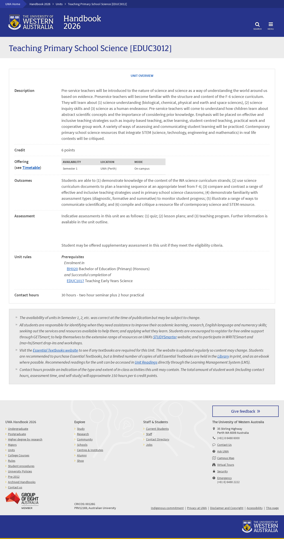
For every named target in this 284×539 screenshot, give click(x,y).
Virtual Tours (225, 465)
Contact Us (224, 445)
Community (85, 439)
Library (223, 356)
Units (59, 4)
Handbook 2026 (40, 4)
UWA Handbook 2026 (20, 422)
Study (81, 429)
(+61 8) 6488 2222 (228, 482)
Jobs (149, 445)
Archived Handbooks (22, 482)
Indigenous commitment (167, 508)
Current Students (157, 429)
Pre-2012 (14, 477)
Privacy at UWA (197, 508)
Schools (82, 445)
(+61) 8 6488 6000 (228, 438)
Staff (149, 434)
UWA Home (12, 4)
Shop (80, 461)
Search (257, 28)
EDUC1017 (75, 280)
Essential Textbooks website (55, 350)
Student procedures (21, 466)
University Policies (20, 471)
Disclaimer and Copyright (226, 508)
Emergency (224, 478)
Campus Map (225, 458)
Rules (11, 461)
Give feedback (243, 411)
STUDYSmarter (165, 336)
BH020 (72, 268)
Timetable (31, 167)
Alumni (82, 455)
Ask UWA (223, 451)
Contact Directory (157, 439)
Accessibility (255, 508)
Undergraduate (18, 429)
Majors (12, 445)
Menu (271, 28)
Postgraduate (17, 434)
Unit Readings (146, 362)
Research (83, 434)
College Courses (18, 455)
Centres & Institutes (90, 450)
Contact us (15, 487)
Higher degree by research (25, 439)
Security (222, 471)
